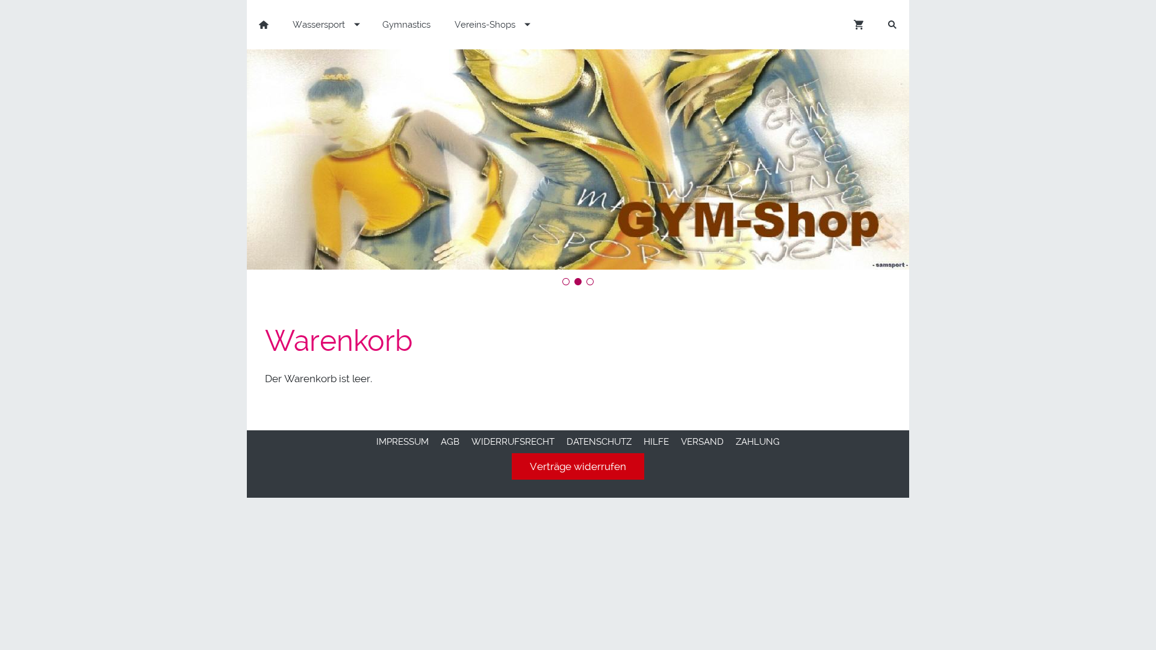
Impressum (402, 441)
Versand (702, 441)
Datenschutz (599, 441)
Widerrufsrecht (513, 441)
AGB (450, 441)
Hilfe (656, 441)
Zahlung (758, 441)
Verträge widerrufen (578, 466)
